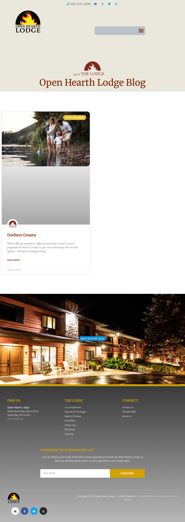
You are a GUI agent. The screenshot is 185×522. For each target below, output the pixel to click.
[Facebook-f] (24, 511)
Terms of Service (160, 496)
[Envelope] (15, 511)
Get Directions (15, 418)
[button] (141, 31)
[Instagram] (43, 511)
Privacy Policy (144, 496)
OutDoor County (21, 234)
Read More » (14, 260)
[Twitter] (34, 511)
